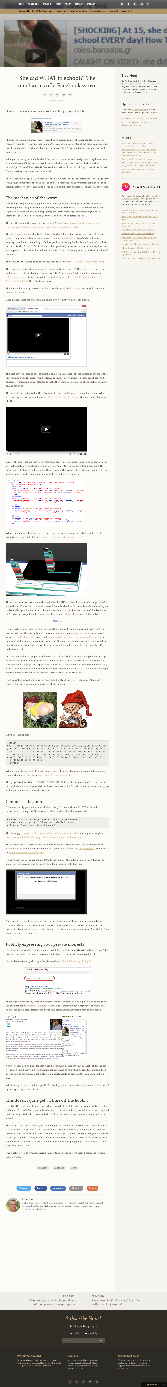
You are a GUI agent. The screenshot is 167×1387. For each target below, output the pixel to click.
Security (42, 1168)
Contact (79, 4)
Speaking (47, 4)
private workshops (140, 110)
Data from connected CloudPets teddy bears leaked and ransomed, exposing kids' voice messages (138, 152)
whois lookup (75, 288)
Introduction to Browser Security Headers (140, 244)
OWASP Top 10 (68, 238)
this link (67, 614)
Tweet (25, 1188)
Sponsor (91, 4)
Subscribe (152, 1385)
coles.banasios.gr (15, 277)
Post (42, 1188)
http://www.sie (86, 848)
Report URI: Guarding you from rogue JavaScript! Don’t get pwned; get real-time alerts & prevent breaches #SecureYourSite (74, 11)
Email (77, 1188)
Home (21, 4)
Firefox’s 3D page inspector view (55, 537)
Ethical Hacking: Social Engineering (137, 234)
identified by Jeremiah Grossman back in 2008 (74, 637)
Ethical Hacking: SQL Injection (135, 248)
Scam (74, 1168)
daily (76, 1333)
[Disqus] (57, 1249)
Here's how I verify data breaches (136, 159)
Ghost (142, 1360)
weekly (93, 1333)
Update (59, 1188)
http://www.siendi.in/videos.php (26, 852)
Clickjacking (26, 637)
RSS (93, 1188)
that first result (33, 1006)
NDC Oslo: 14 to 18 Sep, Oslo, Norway (139, 118)
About (68, 4)
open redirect (24, 234)
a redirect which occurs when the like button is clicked (50, 833)
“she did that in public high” (76, 961)
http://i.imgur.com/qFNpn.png (63, 397)
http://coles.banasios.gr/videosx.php (85, 262)
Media (58, 4)
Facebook (59, 1168)
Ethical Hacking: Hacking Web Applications (140, 258)
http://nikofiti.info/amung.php (56, 775)
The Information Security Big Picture (138, 230)
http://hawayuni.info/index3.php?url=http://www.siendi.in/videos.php (43, 837)
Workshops (33, 4)
